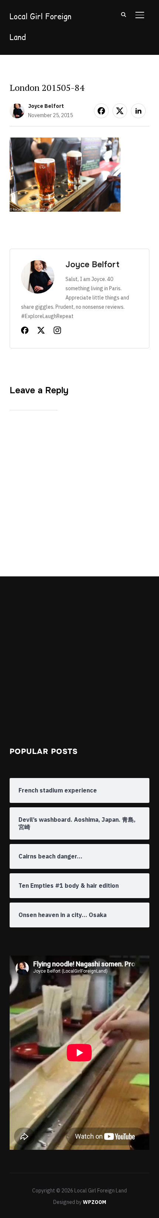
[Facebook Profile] (24, 331)
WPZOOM (94, 1202)
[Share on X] (119, 110)
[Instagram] (57, 331)
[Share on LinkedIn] (138, 110)
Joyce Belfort (46, 106)
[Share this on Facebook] (101, 110)
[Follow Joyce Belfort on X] (41, 331)
